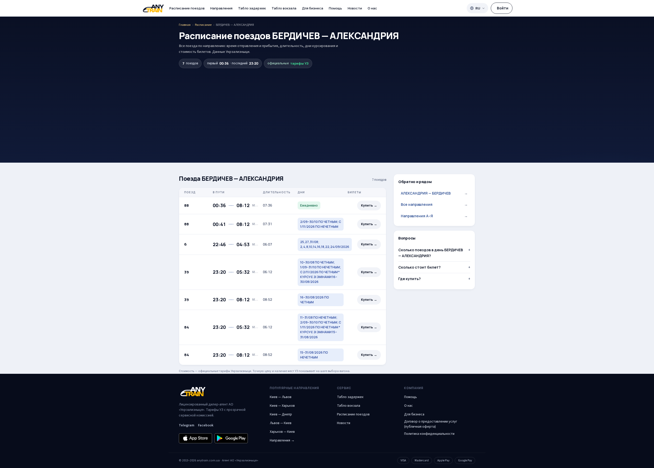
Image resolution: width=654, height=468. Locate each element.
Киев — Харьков (282, 405)
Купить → (369, 205)
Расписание (203, 24)
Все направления (434, 204)
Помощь (335, 8)
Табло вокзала (284, 8)
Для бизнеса (312, 8)
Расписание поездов (187, 8)
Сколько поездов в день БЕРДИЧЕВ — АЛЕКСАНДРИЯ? (430, 252)
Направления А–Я (434, 215)
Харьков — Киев (282, 431)
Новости (355, 8)
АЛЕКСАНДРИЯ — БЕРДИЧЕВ (434, 193)
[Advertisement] (327, 106)
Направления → (282, 440)
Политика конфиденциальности (429, 433)
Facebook (205, 425)
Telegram (186, 425)
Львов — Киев (280, 423)
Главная (185, 24)
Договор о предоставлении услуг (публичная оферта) (430, 424)
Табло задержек (252, 8)
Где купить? (409, 278)
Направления (221, 8)
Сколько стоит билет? (419, 267)
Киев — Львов (280, 397)
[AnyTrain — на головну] (153, 8)
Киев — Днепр (281, 414)
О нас (372, 8)
